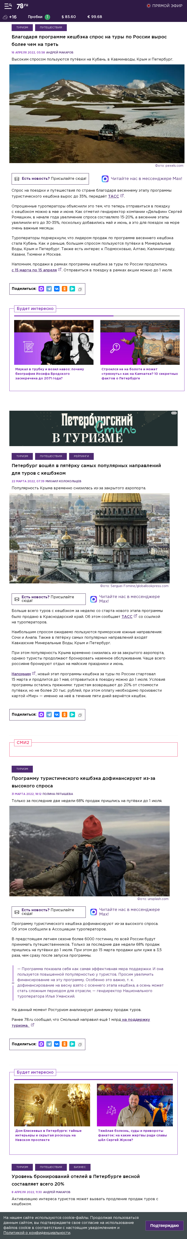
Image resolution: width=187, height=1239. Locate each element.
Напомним (21, 674)
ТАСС (113, 196)
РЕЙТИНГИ (81, 456)
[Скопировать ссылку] (80, 289)
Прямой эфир (167, 6)
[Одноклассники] (64, 288)
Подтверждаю (164, 1225)
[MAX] (41, 288)
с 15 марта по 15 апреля (34, 270)
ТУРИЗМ (22, 27)
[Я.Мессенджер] (72, 288)
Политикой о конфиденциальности (36, 1233)
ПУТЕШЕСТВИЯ (51, 27)
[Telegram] (49, 288)
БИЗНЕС (80, 1167)
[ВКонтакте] (57, 288)
